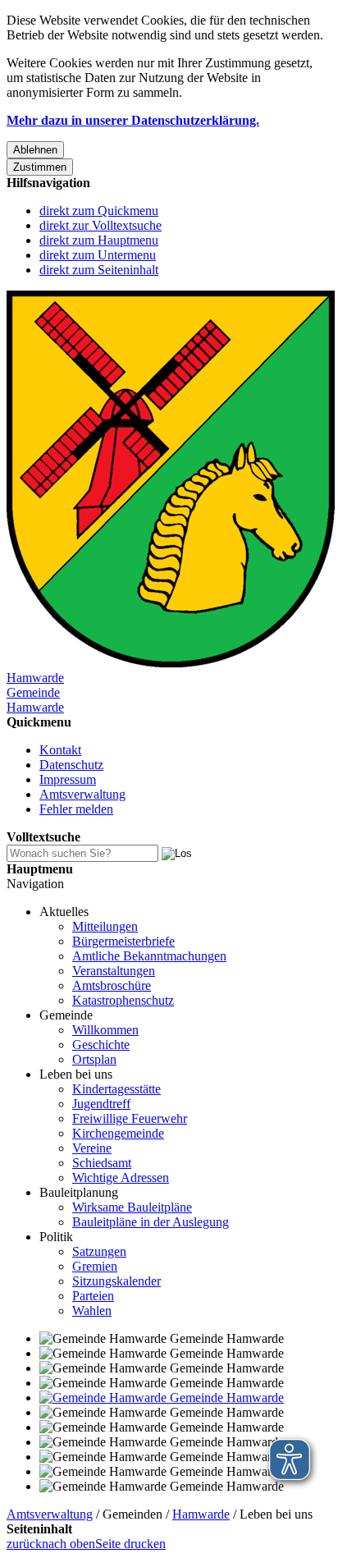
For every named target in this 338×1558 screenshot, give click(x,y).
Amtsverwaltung (82, 794)
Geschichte (101, 1045)
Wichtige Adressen (120, 1178)
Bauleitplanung (78, 1192)
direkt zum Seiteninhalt (98, 270)
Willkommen (105, 1030)
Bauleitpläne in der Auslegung (150, 1222)
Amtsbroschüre (111, 985)
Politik (56, 1237)
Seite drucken (130, 1544)
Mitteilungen (105, 926)
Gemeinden (132, 1514)
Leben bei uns (75, 1074)
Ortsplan (94, 1059)
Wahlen (92, 1310)
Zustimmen (39, 167)
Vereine (92, 1148)
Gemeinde (66, 1015)
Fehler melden (76, 809)
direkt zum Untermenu (97, 255)
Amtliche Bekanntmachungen (149, 956)
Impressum (67, 779)
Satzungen (99, 1251)
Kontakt (60, 750)
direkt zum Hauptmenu (98, 240)
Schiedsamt (101, 1163)
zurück (24, 1544)
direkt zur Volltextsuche (100, 225)
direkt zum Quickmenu (98, 211)
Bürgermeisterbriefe (123, 941)
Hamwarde (201, 1514)
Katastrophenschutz (123, 1000)
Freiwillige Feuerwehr (129, 1118)
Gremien (94, 1266)
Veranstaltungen (113, 971)
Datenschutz (71, 765)
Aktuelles (64, 912)
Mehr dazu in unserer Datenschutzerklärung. (133, 120)
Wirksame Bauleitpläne (132, 1207)
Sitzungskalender (116, 1281)
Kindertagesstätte (116, 1089)
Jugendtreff (101, 1104)
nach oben (68, 1544)
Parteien (93, 1296)
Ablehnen (35, 150)
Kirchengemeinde (118, 1133)
